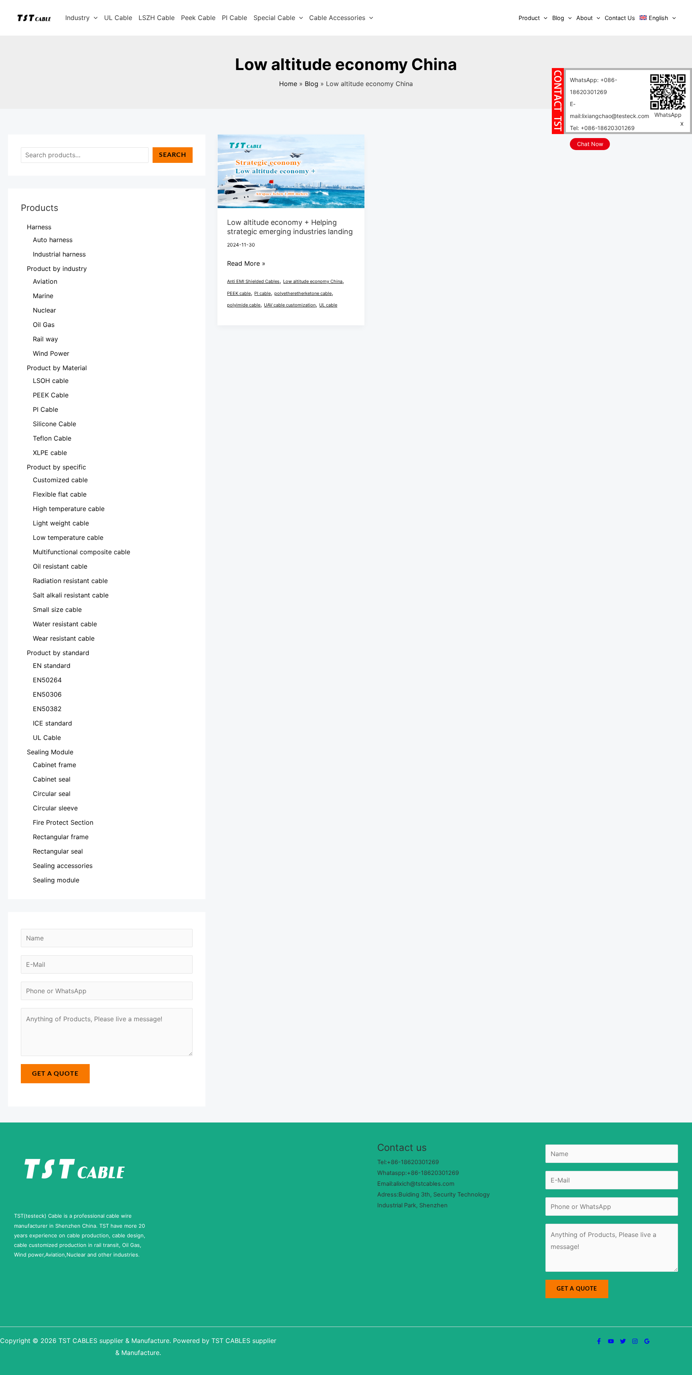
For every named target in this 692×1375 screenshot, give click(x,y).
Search (172, 155)
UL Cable (118, 18)
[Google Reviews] (647, 1341)
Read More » (246, 262)
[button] (94, 18)
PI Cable (234, 18)
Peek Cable (198, 18)
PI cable (262, 293)
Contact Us (620, 17)
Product (529, 17)
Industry (77, 18)
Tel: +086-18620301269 (602, 127)
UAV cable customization (290, 305)
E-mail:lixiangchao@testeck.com (609, 109)
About (584, 17)
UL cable (328, 305)
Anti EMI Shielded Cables (253, 281)
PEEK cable (239, 293)
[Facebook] (599, 1341)
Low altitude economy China (312, 281)
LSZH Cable (157, 18)
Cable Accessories (337, 18)
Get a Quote (55, 1073)
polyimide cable (243, 305)
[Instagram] (635, 1341)
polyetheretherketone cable (303, 293)
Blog (558, 17)
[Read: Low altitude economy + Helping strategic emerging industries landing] (290, 170)
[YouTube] (611, 1341)
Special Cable (274, 18)
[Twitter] (623, 1341)
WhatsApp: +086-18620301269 (593, 85)
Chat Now (590, 143)
